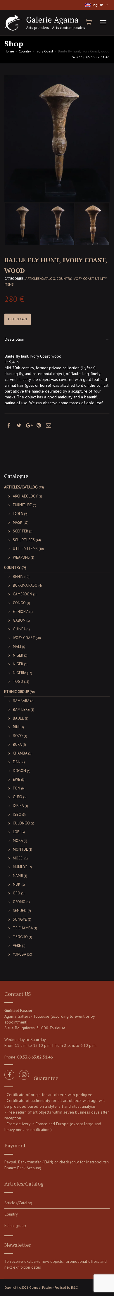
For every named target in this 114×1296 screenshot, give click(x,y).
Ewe (16, 779)
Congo (19, 602)
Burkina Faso (25, 585)
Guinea (19, 629)
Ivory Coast (44, 51)
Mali (17, 646)
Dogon (19, 770)
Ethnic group (16, 691)
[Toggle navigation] (103, 22)
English (97, 5)
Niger (18, 655)
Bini (16, 727)
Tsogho (20, 936)
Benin (18, 576)
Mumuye (20, 866)
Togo (18, 681)
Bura (17, 744)
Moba (18, 840)
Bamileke (21, 709)
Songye (20, 919)
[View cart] (88, 21)
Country (25, 51)
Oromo (19, 901)
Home (9, 51)
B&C (74, 1288)
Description (14, 339)
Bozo (18, 735)
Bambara (21, 700)
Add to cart (17, 319)
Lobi (16, 831)
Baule (18, 718)
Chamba (20, 753)
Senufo (20, 910)
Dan (16, 761)
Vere (17, 945)
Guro (17, 796)
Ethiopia (20, 611)
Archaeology (25, 496)
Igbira (18, 805)
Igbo (17, 814)
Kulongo (21, 823)
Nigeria (19, 672)
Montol (20, 849)
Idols (18, 513)
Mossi (18, 858)
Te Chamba (23, 928)
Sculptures (24, 539)
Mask (18, 522)
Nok (16, 884)
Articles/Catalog (40, 278)
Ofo (16, 893)
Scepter (20, 531)
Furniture (22, 504)
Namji (18, 875)
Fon (16, 788)
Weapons (21, 557)
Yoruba (19, 954)
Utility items (25, 548)
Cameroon (22, 594)
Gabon (19, 620)
